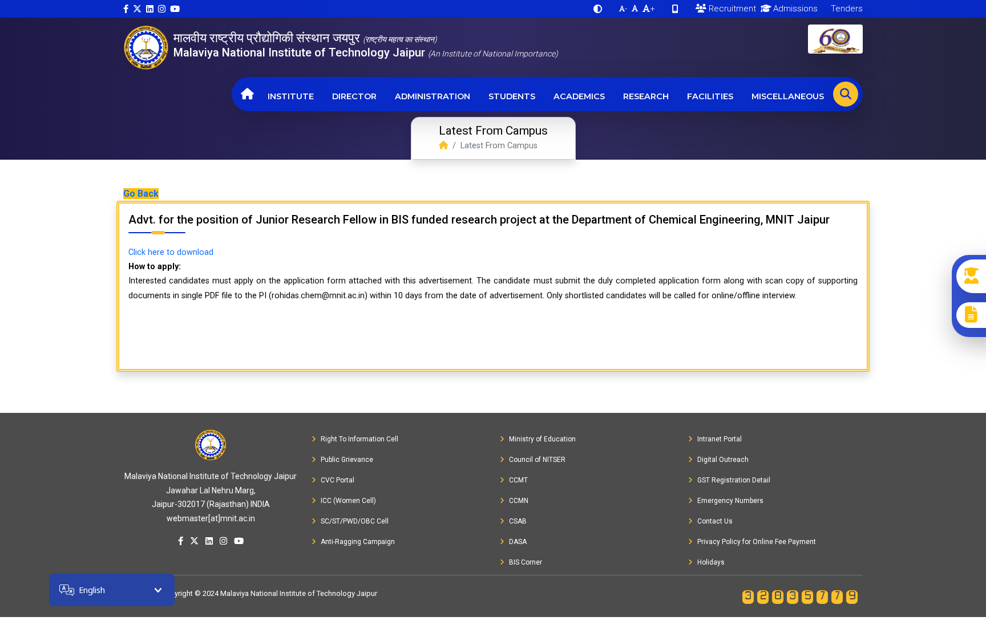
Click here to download (170, 252)
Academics (579, 96)
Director (354, 96)
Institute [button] (291, 96)
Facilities (710, 96)
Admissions (794, 8)
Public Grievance (347, 460)
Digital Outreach (723, 460)
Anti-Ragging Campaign (358, 542)
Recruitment (731, 8)
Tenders (846, 8)
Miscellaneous (787, 96)
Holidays (711, 562)
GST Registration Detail (733, 480)
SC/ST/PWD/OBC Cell (355, 521)
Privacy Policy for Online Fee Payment (756, 542)
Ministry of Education (542, 439)
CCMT (518, 480)
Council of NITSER (537, 460)
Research (646, 96)
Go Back (141, 193)
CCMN (518, 501)
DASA (518, 542)
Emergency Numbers (730, 501)
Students (511, 96)
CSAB (518, 521)
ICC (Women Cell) (348, 501)
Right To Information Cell (359, 439)
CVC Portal (337, 480)
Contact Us (715, 521)
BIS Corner (525, 562)
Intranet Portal (719, 439)
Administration (432, 96)
